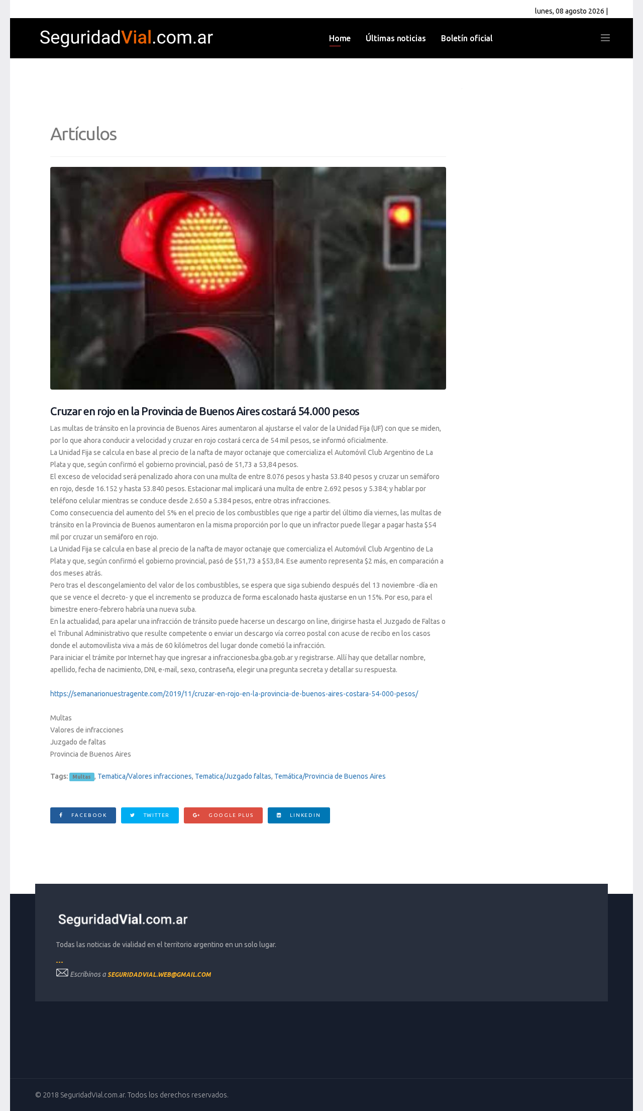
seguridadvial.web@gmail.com (159, 974)
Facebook (88, 815)
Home (340, 38)
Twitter (156, 815)
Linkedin (304, 815)
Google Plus (230, 815)
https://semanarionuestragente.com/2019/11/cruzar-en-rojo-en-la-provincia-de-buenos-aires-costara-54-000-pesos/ (234, 694)
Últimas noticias (395, 38)
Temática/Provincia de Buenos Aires (330, 776)
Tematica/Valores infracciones (144, 776)
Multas (81, 777)
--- (59, 962)
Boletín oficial (467, 38)
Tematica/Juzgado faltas (233, 776)
